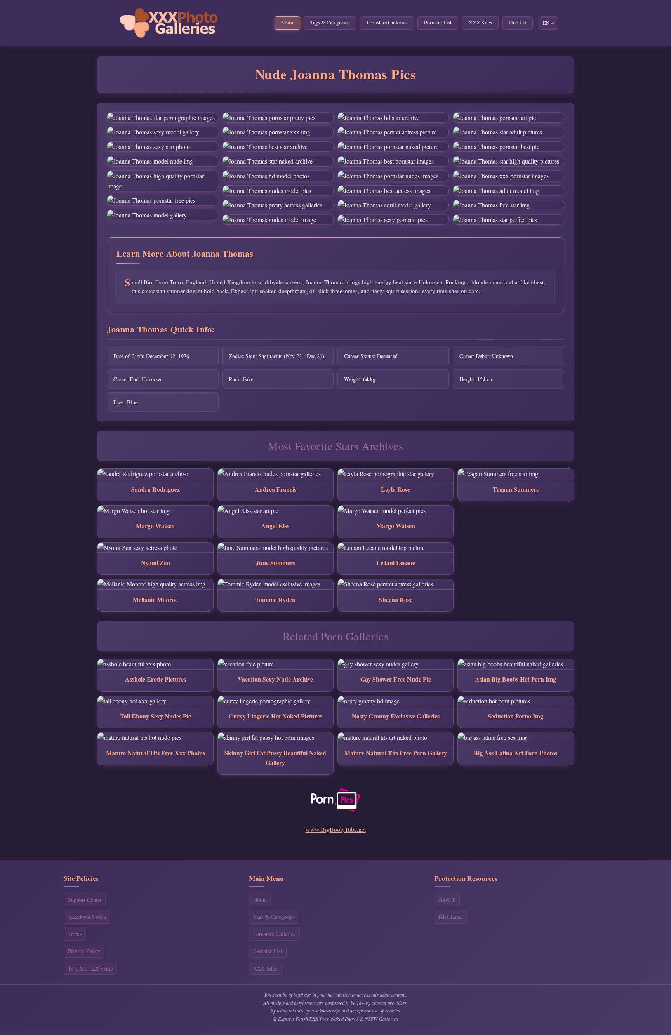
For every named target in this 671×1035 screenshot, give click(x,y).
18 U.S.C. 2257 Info (90, 968)
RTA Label (450, 916)
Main (287, 22)
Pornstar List (438, 22)
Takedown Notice (87, 916)
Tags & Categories (329, 22)
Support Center (85, 899)
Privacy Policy (84, 951)
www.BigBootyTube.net (336, 829)
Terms (75, 934)
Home (259, 899)
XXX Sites (480, 22)
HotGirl (517, 22)
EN (546, 22)
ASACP (446, 899)
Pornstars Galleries (387, 22)
